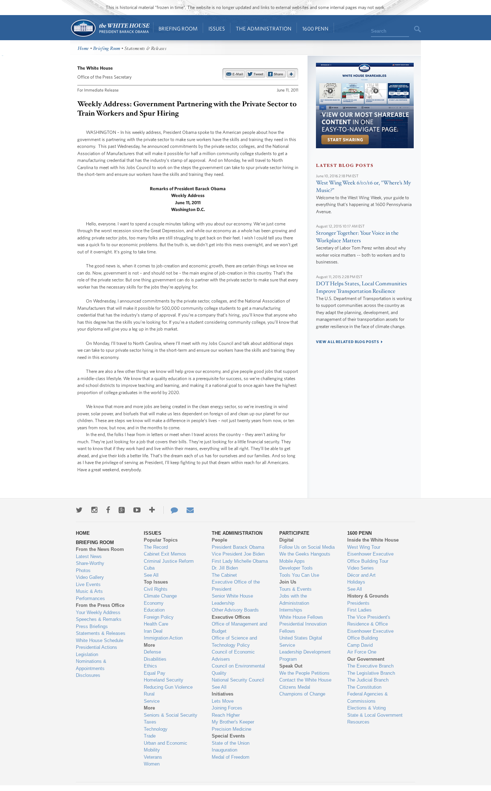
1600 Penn (315, 28)
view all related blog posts (347, 342)
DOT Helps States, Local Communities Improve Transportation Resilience (361, 287)
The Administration (264, 28)
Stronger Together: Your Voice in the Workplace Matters (357, 236)
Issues (216, 28)
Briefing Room (178, 28)
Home (110, 28)
